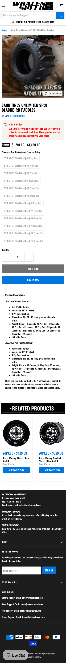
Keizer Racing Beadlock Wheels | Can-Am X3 (50, 459)
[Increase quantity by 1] (29, 257)
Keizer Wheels (8, 464)
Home (4, 30)
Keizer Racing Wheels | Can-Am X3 (16, 459)
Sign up (49, 570)
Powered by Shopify (33, 656)
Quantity (5, 250)
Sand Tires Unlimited (14, 115)
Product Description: (15, 294)
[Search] (60, 15)
